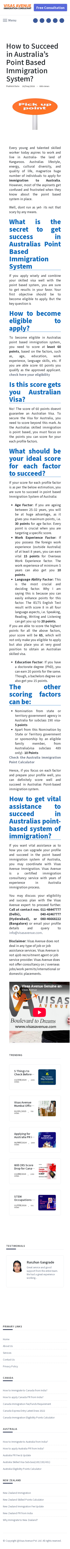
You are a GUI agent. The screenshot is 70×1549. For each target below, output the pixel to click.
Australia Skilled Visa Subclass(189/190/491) (26, 1462)
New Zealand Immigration (17, 1492)
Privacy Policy (10, 1366)
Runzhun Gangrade (40, 1262)
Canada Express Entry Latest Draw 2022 (24, 1410)
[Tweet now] (42, 20)
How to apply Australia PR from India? (23, 1448)
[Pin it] (48, 20)
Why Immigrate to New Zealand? (20, 1519)
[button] (9, 20)
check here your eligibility (29, 374)
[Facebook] (35, 20)
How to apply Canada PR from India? (23, 1397)
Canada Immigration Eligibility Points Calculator (29, 1417)
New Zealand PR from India (18, 1513)
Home (6, 1339)
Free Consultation (50, 7)
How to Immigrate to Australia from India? (25, 1441)
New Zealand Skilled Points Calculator (23, 1499)
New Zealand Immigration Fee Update (23, 1506)
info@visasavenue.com (25, 932)
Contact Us (9, 1359)
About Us (8, 1346)
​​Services (7, 1352)
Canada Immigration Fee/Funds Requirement (27, 1403)
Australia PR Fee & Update (17, 1455)
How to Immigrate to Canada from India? (25, 1390)
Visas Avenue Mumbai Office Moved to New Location (23, 1107)
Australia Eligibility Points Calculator (22, 1468)
